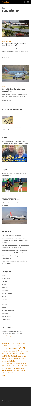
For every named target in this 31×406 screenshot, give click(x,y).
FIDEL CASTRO (5, 358)
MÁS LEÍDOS (5, 299)
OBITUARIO (4, 368)
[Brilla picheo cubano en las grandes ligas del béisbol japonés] (14, 185)
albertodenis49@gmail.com (9, 336)
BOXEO (15, 346)
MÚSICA (24, 366)
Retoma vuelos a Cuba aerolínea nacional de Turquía (13, 204)
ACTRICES (12, 343)
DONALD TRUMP (24, 351)
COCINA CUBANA (25, 346)
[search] (24, 2)
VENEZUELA (16, 373)
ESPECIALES (5, 290)
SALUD (23, 368)
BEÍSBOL (5, 346)
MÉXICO (18, 366)
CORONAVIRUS (13, 348)
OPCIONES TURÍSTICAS (8, 311)
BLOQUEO (11, 346)
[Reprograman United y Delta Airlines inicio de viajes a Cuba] (15, 28)
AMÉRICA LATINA (6, 278)
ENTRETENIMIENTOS (14, 353)
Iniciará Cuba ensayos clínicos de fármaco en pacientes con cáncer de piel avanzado (14, 252)
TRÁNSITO (4, 373)
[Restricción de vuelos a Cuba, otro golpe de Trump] (15, 73)
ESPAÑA (21, 353)
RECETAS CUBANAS (7, 316)
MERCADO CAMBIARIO (7, 302)
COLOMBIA (4, 348)
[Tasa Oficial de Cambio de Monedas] (15, 121)
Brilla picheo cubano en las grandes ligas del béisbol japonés (14, 174)
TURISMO (11, 373)
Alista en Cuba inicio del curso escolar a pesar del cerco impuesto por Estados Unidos (15, 247)
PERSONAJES (5, 314)
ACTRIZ (16, 343)
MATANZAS (19, 363)
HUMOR (4, 296)
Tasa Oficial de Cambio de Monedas (11, 127)
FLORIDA (11, 358)
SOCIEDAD (23, 370)
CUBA (22, 348)
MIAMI (25, 363)
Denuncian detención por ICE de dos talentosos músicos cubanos (15, 262)
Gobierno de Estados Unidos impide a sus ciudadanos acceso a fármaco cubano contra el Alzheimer (15, 142)
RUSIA (18, 368)
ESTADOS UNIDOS (9, 356)
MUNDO (4, 308)
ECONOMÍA (5, 353)
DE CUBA (8, 41)
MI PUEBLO (5, 305)
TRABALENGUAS (6, 319)
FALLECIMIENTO (22, 356)
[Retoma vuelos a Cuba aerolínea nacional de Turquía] (14, 215)
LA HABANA (11, 361)
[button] (28, 2)
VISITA (3, 375)
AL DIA (3, 41)
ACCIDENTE (5, 343)
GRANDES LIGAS (19, 358)
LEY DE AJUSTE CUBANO (9, 363)
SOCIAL (16, 370)
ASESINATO (21, 343)
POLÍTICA (15, 368)
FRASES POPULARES (7, 293)
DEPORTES (4, 287)
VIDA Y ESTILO (23, 373)
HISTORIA (4, 361)
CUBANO (3, 351)
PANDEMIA (10, 368)
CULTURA (4, 281)
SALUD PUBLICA (8, 370)
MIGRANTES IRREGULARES (8, 366)
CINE (19, 346)
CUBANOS (8, 351)
